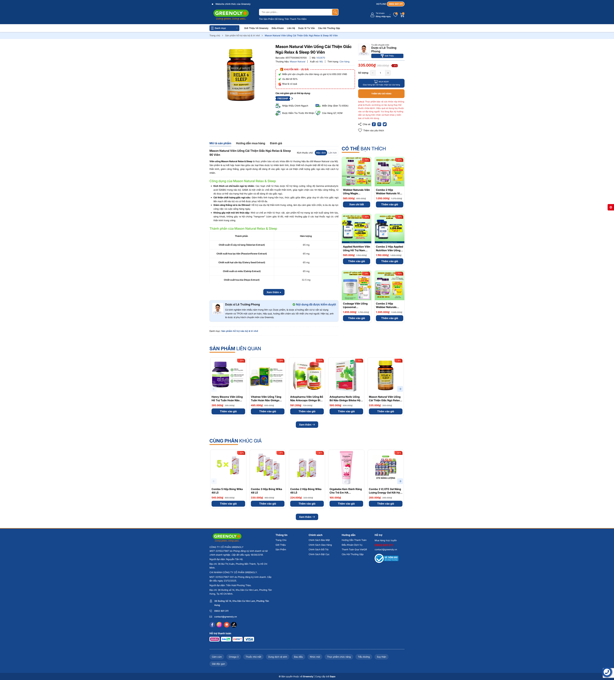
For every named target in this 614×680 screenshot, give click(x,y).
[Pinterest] (379, 124)
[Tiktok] (234, 625)
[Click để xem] (240, 75)
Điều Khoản (278, 28)
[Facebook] (212, 625)
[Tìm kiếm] (335, 12)
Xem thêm (305, 424)
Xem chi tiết (356, 204)
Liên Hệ (291, 28)
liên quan (235, 348)
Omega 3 (234, 656)
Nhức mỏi (315, 656)
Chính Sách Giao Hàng (320, 544)
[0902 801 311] (390, 4)
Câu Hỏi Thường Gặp (329, 28)
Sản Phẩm (281, 549)
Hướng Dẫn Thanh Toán (354, 540)
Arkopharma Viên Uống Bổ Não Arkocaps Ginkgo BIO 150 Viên (306, 400)
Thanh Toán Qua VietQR (354, 549)
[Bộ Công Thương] (387, 558)
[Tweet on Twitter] (385, 124)
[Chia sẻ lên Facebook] (374, 124)
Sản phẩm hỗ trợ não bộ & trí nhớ (239, 331)
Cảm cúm (217, 656)
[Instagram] (219, 625)
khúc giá (235, 441)
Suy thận (381, 656)
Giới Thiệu (389, 56)
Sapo (332, 676)
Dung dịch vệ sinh (277, 656)
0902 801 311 (221, 610)
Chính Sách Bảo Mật (319, 540)
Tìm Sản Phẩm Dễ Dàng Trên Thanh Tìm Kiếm (283, 19)
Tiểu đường (364, 656)
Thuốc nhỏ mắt (253, 656)
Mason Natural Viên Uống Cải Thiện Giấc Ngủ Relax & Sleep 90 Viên (385, 400)
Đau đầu (298, 656)
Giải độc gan (218, 663)
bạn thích (364, 148)
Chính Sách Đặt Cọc (319, 554)
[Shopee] (226, 625)
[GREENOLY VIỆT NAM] (231, 15)
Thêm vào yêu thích (373, 130)
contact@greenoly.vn (225, 616)
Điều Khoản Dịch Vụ (352, 544)
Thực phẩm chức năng (339, 656)
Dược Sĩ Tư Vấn (306, 28)
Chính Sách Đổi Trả (318, 549)
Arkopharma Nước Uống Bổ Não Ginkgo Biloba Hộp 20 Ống (346, 400)
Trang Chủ (281, 540)
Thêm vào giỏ (389, 204)
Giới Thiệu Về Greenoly (256, 28)
